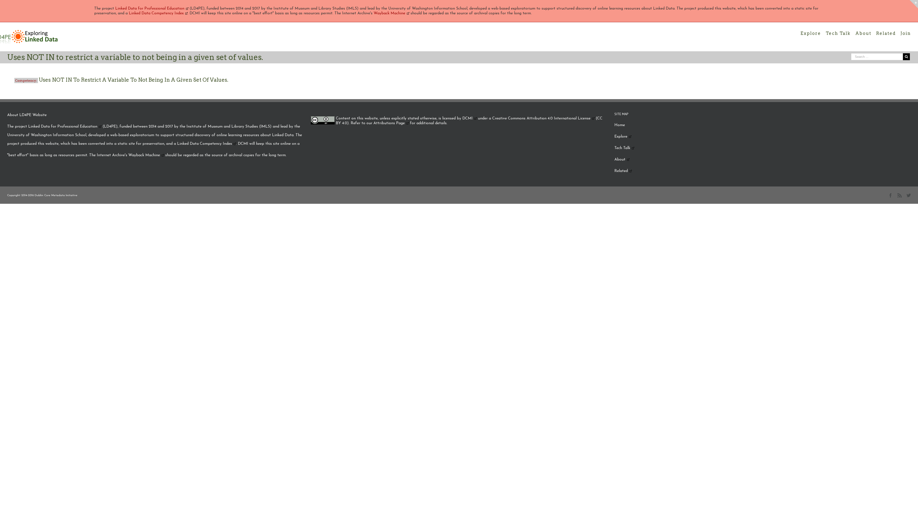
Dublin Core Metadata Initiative (56, 195)
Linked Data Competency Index (156, 13)
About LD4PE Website (27, 115)
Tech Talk (622, 148)
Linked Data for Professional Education (149, 9)
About (619, 159)
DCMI (467, 118)
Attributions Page (389, 123)
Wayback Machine (389, 13)
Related (621, 171)
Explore (620, 137)
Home (619, 125)
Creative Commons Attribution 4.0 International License (541, 118)
